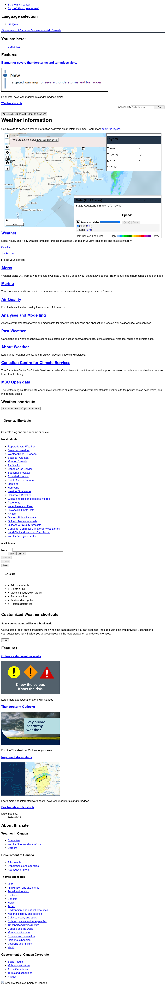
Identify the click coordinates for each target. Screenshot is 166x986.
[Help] (7, 163)
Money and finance (19, 932)
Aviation (12, 513)
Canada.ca (14, 46)
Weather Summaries (19, 491)
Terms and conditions (20, 973)
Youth (11, 947)
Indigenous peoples (19, 940)
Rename (6, 557)
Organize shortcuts (30, 408)
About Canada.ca (18, 969)
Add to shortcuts (10, 408)
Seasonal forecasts (19, 472)
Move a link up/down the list (26, 592)
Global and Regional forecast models (29, 499)
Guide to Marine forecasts (22, 521)
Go (159, 107)
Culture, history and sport (22, 917)
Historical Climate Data (21, 510)
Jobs (10, 884)
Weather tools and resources (24, 844)
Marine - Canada (17, 461)
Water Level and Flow (20, 506)
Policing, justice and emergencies (27, 921)
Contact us (14, 840)
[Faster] (129, 222)
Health (11, 902)
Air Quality (14, 465)
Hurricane (13, 487)
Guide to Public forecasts (22, 517)
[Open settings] (139, 148)
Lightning (13, 484)
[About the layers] (7, 168)
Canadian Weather (19, 450)
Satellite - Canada (18, 457)
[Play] (78, 222)
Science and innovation (21, 936)
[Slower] (124, 222)
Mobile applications (19, 965)
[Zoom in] (7, 136)
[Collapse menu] (159, 138)
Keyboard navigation (22, 600)
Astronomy (14, 502)
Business (13, 895)
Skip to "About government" (23, 8)
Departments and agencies (23, 866)
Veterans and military (20, 943)
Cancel (21, 554)
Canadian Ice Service (20, 469)
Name (4, 550)
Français (13, 24)
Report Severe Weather (21, 446)
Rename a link (19, 596)
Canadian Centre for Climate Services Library (34, 528)
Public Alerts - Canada (21, 480)
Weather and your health (22, 536)
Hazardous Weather (19, 495)
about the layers (111, 129)
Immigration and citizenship (23, 887)
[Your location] (7, 152)
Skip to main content (19, 4)
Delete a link (18, 589)
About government (18, 869)
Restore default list (21, 604)
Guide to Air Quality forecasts (24, 525)
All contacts (14, 862)
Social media (15, 961)
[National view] (7, 147)
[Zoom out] (7, 141)
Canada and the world (20, 928)
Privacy (12, 976)
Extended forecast (18, 476)
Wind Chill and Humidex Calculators (29, 532)
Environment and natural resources (28, 910)
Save (12, 554)
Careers (12, 848)
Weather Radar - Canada (22, 454)
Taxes (11, 906)
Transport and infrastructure (23, 925)
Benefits (12, 899)
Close (5, 640)
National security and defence (25, 914)
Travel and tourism (18, 891)
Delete (6, 561)
